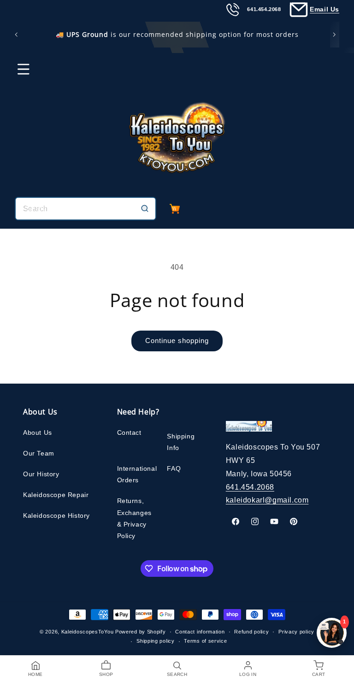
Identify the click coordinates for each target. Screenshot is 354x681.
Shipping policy (155, 641)
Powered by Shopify (140, 631)
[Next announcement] (336, 34)
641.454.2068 (250, 487)
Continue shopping (177, 340)
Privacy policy (296, 631)
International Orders (137, 474)
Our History (41, 474)
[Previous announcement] (18, 34)
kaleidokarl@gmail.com (267, 500)
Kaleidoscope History (56, 515)
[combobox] (85, 208)
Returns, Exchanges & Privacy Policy (134, 518)
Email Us (324, 9)
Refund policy (251, 631)
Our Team (38, 453)
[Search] (145, 208)
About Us (37, 432)
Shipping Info (181, 441)
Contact (129, 432)
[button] (17, 73)
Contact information (199, 631)
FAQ (174, 468)
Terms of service (205, 641)
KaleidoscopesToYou (87, 631)
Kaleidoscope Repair (55, 494)
